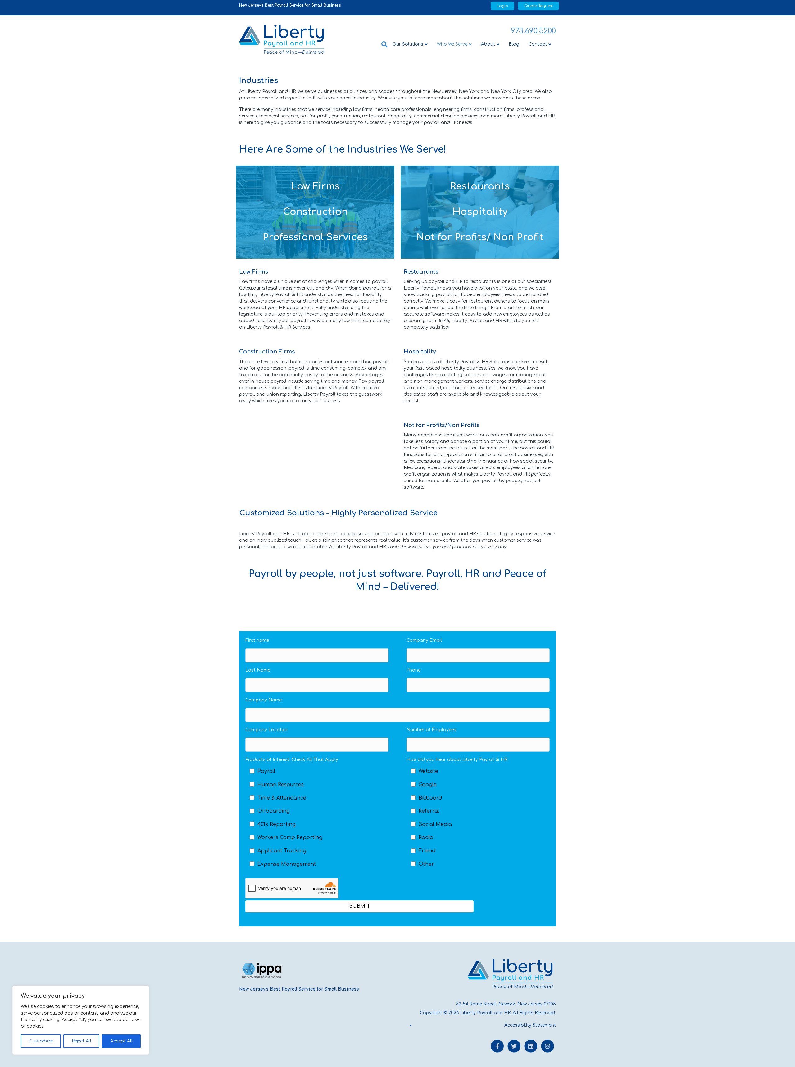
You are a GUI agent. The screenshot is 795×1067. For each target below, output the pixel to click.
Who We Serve (452, 44)
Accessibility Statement (530, 1025)
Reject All (81, 1041)
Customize (41, 1041)
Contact (538, 44)
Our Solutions (407, 44)
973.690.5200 (533, 31)
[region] (80, 1020)
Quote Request (538, 6)
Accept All (121, 1041)
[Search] (382, 44)
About (488, 44)
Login (502, 6)
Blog (514, 44)
